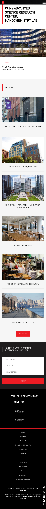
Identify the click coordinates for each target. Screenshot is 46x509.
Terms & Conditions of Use (23, 445)
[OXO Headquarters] (23, 228)
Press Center (23, 449)
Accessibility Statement (23, 479)
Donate (23, 471)
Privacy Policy (23, 462)
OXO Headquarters (23, 246)
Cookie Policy (23, 475)
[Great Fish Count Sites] (23, 305)
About (23, 432)
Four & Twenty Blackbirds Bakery (23, 284)
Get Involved (23, 466)
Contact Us (23, 441)
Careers (23, 458)
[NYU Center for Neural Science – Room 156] (23, 109)
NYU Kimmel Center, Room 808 (23, 167)
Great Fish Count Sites (23, 322)
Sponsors (23, 436)
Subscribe (23, 453)
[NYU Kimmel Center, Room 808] (23, 150)
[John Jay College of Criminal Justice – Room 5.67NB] (23, 188)
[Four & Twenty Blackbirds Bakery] (23, 267)
